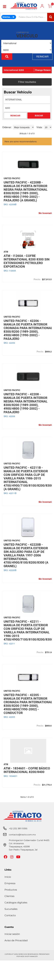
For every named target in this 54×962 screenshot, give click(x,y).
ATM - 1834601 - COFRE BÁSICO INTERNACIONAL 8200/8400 (27, 770)
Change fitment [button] (43, 69)
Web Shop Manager (29, 956)
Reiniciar (42, 56)
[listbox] (26, 43)
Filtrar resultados (27, 82)
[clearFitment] (13, 17)
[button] (27, 17)
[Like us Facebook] (6, 857)
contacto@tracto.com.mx (22, 834)
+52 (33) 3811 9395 (18, 828)
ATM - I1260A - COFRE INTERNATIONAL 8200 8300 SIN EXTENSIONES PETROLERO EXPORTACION (27, 261)
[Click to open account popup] (42, 6)
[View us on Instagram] (12, 857)
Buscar (39, 115)
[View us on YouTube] (18, 857)
